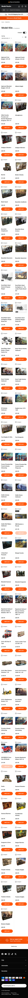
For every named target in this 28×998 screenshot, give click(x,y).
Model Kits (7, 22)
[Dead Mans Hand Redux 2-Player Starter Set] (7, 340)
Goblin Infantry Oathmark (5, 496)
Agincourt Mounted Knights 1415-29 (6, 87)
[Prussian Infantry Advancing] (7, 720)
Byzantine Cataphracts (4, 230)
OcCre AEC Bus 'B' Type (6, 642)
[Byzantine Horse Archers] (21, 221)
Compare (20, 32)
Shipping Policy (16, 994)
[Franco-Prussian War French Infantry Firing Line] (21, 456)
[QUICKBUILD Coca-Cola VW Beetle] (7, 749)
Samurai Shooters (20, 786)
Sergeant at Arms (6, 842)
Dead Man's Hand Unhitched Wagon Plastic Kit (20, 319)
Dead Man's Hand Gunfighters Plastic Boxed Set (6, 319)
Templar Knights (19, 869)
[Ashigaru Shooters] (7, 140)
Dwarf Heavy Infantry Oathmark (21, 349)
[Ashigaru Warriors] (21, 140)
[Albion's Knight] (21, 78)
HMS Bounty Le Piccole (19, 525)
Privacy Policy (14, 993)
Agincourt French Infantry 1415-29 (19, 58)
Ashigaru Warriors (20, 147)
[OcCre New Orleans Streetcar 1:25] (7, 663)
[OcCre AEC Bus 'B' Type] (7, 634)
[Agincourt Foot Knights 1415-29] (7, 49)
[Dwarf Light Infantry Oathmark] (21, 371)
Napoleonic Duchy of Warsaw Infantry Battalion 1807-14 (6, 610)
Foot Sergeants (19, 437)
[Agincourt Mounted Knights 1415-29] (7, 78)
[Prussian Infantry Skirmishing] (21, 721)
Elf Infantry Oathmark (4, 409)
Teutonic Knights (19, 897)
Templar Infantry (5, 869)
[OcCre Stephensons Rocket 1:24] (7, 691)
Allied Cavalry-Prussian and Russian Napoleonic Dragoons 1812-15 (6, 117)
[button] (22, 6)
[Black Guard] (7, 194)
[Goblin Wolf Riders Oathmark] (7, 516)
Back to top (14, 946)
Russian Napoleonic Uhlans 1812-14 (20, 758)
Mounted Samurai (6, 582)
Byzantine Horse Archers (19, 230)
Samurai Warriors (6, 813)
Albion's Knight (19, 86)
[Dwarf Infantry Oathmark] (7, 371)
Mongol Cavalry (19, 553)
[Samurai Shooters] (21, 778)
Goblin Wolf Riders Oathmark (6, 525)
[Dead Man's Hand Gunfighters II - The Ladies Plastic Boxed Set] (21, 277)
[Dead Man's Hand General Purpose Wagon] (7, 277)
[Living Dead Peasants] (7, 545)
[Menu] (25, 6)
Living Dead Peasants (4, 553)
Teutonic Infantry (5, 897)
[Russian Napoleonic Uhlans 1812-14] (21, 749)
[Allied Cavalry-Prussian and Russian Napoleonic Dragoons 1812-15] (7, 107)
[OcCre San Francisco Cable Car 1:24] (21, 663)
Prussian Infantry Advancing (5, 729)
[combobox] (14, 10)
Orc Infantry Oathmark (18, 700)
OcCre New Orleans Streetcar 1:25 (6, 671)
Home (2, 22)
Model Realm (7, 990)
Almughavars (18, 115)
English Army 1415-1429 (20, 409)
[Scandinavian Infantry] (21, 806)
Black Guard (4, 202)
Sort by (3, 36)
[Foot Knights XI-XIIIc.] (7, 429)
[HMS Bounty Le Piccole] (21, 516)
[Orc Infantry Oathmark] (21, 692)
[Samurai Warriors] (7, 805)
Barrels (3, 174)
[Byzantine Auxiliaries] (21, 194)
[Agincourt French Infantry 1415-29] (21, 49)
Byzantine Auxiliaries (21, 202)
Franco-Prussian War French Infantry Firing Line (21, 466)
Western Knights (5, 924)
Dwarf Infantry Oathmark (5, 380)
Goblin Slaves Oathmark (19, 496)
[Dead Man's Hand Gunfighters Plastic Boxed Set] (7, 310)
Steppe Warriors (19, 842)
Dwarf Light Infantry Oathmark (20, 380)
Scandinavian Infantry (18, 814)
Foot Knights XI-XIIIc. (7, 437)
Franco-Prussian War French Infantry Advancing (7, 466)
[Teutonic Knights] (21, 889)
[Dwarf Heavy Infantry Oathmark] (21, 341)
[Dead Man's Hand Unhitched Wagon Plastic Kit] (21, 310)
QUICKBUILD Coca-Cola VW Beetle (6, 758)
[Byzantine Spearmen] (21, 250)
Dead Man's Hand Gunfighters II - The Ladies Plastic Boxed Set (20, 288)
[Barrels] (7, 167)
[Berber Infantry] (21, 167)
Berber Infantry (19, 175)
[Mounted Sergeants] (21, 574)
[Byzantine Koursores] (7, 250)
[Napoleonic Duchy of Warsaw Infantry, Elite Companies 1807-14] (21, 601)
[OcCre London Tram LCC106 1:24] (21, 634)
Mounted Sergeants (20, 582)
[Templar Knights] (21, 862)
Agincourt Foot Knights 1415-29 (5, 58)
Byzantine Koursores (6, 258)
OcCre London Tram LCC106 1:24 (20, 642)
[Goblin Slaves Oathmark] (21, 487)
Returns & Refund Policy (6, 994)
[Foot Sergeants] (21, 429)
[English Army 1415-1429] (21, 400)
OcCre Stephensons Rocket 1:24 (6, 700)
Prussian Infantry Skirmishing (19, 729)
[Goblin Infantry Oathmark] (7, 487)
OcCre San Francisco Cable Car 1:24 (20, 671)
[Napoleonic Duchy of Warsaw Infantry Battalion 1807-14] (7, 601)
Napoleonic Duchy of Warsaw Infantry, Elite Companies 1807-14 (20, 611)
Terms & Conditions (5, 993)
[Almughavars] (21, 107)
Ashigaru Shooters (6, 147)
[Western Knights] (7, 916)
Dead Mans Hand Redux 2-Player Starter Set (5, 350)
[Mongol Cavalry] (21, 545)
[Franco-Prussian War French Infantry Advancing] (7, 456)
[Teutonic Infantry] (7, 889)
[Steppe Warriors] (21, 835)
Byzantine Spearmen (20, 258)
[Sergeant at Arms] (7, 834)
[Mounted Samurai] (7, 574)
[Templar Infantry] (7, 862)
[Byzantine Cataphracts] (7, 221)
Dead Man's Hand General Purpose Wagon (5, 287)
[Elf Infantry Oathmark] (7, 400)
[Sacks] (7, 778)
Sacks (2, 786)
